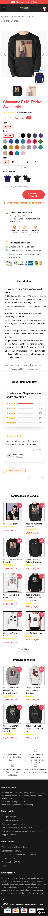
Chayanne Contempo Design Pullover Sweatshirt (34, 690)
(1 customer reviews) (23, 113)
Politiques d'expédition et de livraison (17, 847)
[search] (40, 8)
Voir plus (24, 649)
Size (5, 158)
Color (5, 131)
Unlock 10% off (5, 904)
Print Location (9, 172)
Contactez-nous (8, 858)
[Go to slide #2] (31, 91)
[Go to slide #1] (17, 91)
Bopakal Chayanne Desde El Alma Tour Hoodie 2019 (33, 597)
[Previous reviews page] (29, 477)
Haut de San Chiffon (34, 633)
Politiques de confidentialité (13, 824)
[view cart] (44, 8)
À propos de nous (9, 816)
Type (5, 122)
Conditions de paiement (11, 851)
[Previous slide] (5, 54)
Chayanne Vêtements (21, 16)
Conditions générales (10, 820)
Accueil (4, 16)
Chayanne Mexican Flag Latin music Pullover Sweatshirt (11, 690)
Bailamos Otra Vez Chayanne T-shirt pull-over (35, 728)
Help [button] (43, 913)
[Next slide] (43, 54)
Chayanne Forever (10, 524)
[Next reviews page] (42, 477)
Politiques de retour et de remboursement (19, 855)
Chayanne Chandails (11, 21)
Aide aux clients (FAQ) (11, 862)
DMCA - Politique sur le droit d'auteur (17, 828)
